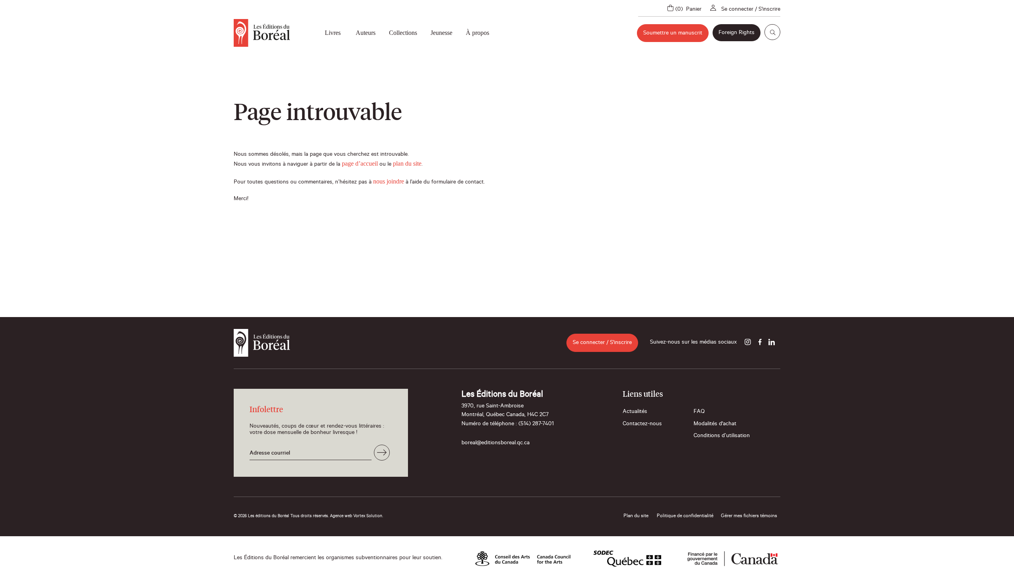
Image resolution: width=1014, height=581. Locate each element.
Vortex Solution (367, 516)
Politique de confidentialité (685, 516)
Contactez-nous (642, 424)
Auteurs (365, 32)
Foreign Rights (737, 33)
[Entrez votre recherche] (772, 32)
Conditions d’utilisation (722, 436)
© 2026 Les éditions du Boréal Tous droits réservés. (281, 516)
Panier (693, 10)
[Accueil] (262, 33)
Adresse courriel (270, 454)
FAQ (699, 412)
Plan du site (635, 516)
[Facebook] (759, 343)
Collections (403, 32)
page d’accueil (360, 163)
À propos (477, 32)
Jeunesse (441, 32)
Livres (333, 32)
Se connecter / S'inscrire (750, 10)
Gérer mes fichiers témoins (749, 516)
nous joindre (388, 181)
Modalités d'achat (715, 424)
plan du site (407, 163)
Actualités (635, 412)
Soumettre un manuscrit (672, 34)
